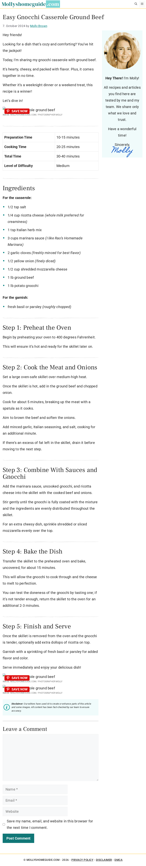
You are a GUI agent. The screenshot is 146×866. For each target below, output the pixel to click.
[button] (136, 4)
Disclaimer (104, 860)
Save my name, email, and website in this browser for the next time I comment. (50, 824)
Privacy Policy (82, 860)
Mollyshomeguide (24, 4)
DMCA (118, 860)
